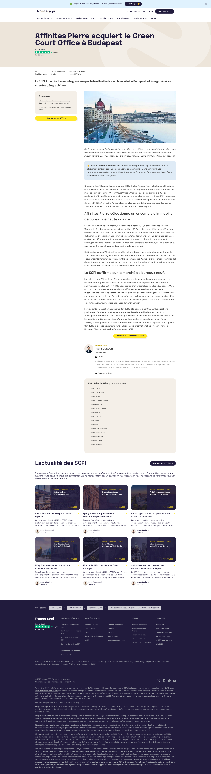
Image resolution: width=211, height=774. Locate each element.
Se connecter (148, 11)
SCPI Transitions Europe (99, 400)
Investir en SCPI (63, 18)
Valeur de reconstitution (141, 643)
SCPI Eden (94, 424)
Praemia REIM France (116, 640)
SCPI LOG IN (95, 420)
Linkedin (101, 357)
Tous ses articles (105, 373)
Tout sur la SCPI (43, 18)
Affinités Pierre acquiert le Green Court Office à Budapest (134, 608)
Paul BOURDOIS (104, 348)
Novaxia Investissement (94, 636)
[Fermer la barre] (205, 4)
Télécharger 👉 (133, 4)
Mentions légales (42, 682)
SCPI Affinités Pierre (134, 186)
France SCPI (56, 608)
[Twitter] (158, 680)
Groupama (89, 186)
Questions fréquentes (70, 618)
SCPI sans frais (66, 655)
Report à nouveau (139, 635)
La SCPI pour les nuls (164, 640)
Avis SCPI (159, 644)
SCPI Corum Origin (97, 392)
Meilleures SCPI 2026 (85, 18)
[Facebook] (169, 680)
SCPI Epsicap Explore (98, 408)
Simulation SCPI (106, 18)
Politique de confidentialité (63, 682)
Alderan (111, 628)
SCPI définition (74, 608)
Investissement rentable (70, 651)
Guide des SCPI (140, 18)
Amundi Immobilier (115, 624)
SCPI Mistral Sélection (99, 428)
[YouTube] (174, 680)
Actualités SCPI (123, 18)
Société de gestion (92, 618)
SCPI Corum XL (96, 416)
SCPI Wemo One (96, 404)
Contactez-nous (162, 628)
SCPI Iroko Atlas (96, 444)
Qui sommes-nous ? (163, 636)
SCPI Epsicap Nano (98, 432)
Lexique (135, 618)
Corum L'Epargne (91, 624)
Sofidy (87, 640)
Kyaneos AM (113, 636)
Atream (111, 632)
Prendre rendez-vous (164, 632)
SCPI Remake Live (97, 436)
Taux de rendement (139, 624)
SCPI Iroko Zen (96, 396)
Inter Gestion (90, 628)
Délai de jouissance (139, 639)
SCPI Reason (95, 412)
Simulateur (160, 624)
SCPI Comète (95, 388)
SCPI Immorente (96, 440)
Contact (153, 18)
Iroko (86, 632)
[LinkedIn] (164, 680)
